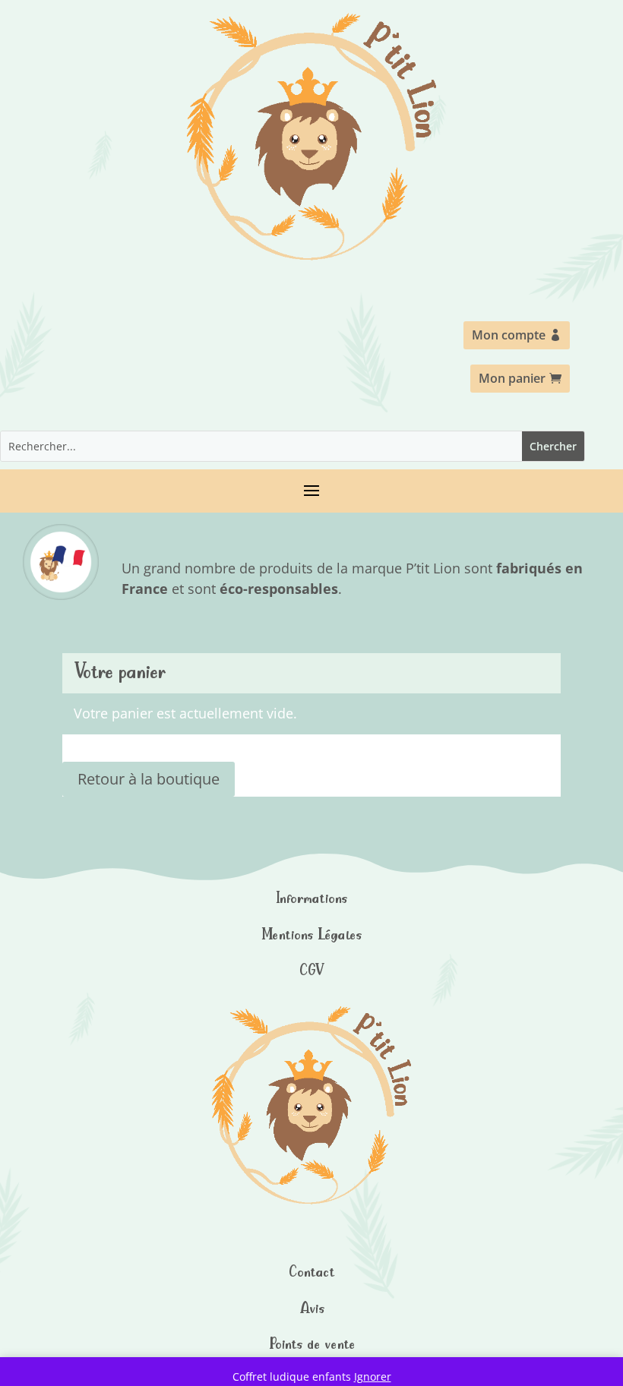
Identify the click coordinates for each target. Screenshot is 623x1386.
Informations (311, 897)
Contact (312, 1271)
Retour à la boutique (148, 779)
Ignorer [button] (372, 1376)
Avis (311, 1307)
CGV (311, 969)
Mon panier (512, 378)
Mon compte (509, 335)
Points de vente (312, 1343)
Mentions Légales (311, 934)
